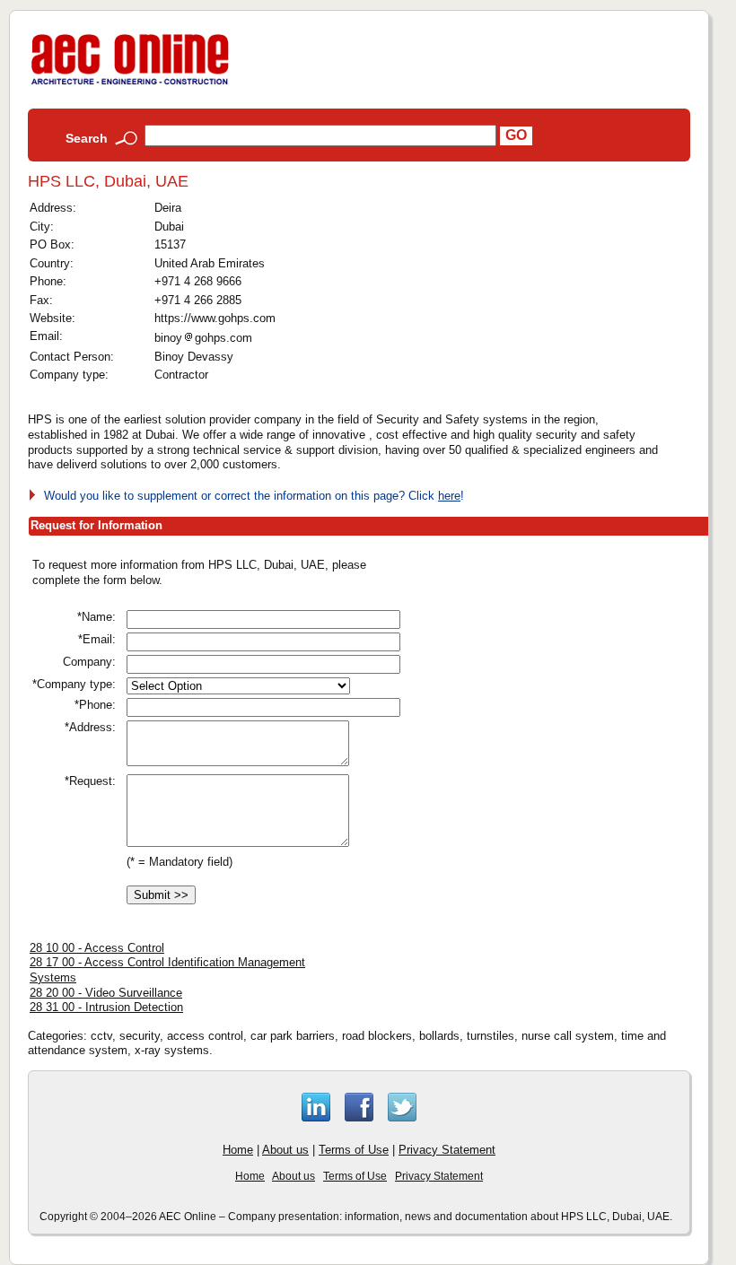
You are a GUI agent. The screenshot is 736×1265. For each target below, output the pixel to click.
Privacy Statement (447, 1149)
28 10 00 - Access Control (97, 948)
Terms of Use (354, 1149)
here (449, 495)
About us (285, 1149)
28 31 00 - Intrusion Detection (106, 1007)
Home (238, 1149)
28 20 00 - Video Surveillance (106, 992)
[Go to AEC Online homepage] (130, 85)
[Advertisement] (572, 681)
